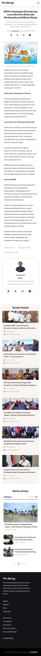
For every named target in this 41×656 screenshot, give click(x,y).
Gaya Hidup (7, 611)
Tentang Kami (7, 621)
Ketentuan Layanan (9, 628)
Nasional (6, 604)
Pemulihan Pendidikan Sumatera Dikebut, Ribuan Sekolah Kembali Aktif (19, 414)
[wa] (23, 35)
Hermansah (15, 31)
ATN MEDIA (34, 652)
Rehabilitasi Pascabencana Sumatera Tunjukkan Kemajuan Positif (19, 442)
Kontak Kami (7, 625)
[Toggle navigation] (38, 3)
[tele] (29, 35)
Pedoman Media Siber (10, 632)
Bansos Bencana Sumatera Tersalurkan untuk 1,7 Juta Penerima (20, 355)
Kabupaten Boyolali (11, 252)
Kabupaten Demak (25, 247)
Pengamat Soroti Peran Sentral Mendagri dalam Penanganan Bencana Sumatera (19, 471)
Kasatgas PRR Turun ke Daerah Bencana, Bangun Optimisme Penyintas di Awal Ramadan (20, 326)
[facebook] (11, 35)
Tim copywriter (10, 331)
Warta (5, 608)
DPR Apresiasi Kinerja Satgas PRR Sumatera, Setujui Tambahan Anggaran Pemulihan (20, 383)
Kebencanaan (9, 247)
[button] (14, 563)
